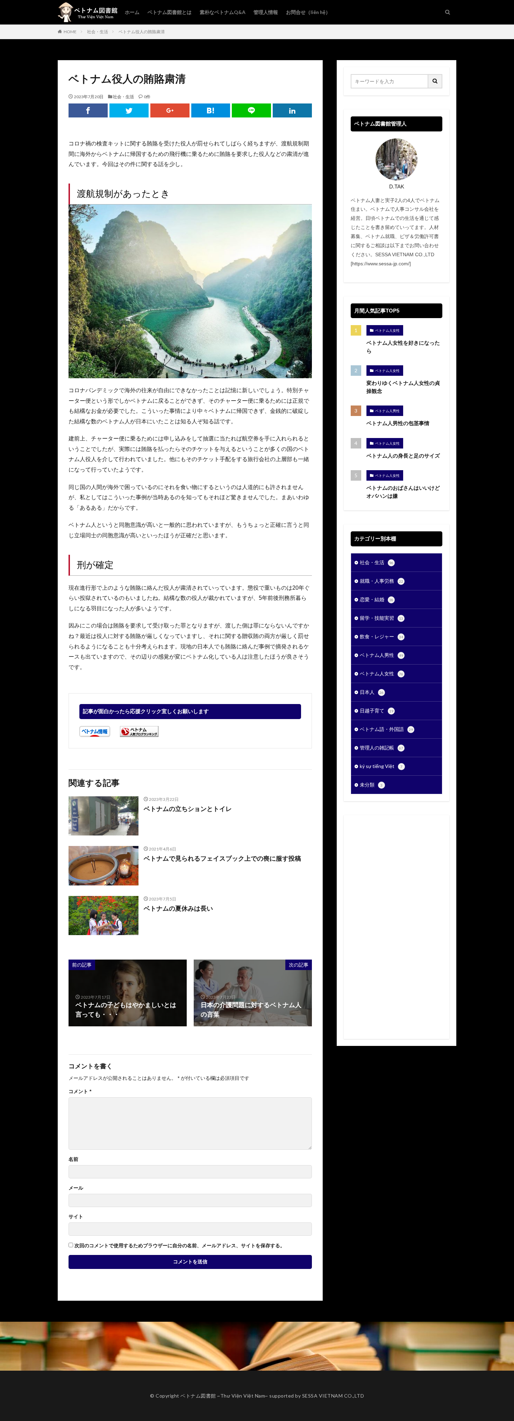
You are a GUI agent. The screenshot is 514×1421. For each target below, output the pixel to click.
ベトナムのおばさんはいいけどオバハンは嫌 (403, 492)
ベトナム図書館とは (170, 12)
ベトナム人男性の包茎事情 (397, 423)
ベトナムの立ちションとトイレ (188, 808)
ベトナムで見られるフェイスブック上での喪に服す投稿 (222, 858)
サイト (76, 1216)
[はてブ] (210, 110)
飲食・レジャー (381, 636)
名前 (73, 1159)
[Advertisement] (396, 927)
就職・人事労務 (381, 581)
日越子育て (376, 710)
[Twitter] (129, 110)
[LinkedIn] (292, 110)
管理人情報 (266, 12)
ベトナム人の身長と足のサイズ (403, 456)
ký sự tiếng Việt (381, 766)
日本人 (372, 692)
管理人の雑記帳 (381, 748)
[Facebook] (88, 110)
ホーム (132, 12)
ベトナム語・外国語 (386, 729)
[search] (435, 81)
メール (76, 1187)
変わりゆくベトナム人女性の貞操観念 (403, 387)
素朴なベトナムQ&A (222, 12)
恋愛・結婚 (376, 599)
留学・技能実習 (381, 618)
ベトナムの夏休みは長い (178, 908)
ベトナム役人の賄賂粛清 (142, 31)
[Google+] (170, 110)
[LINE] (251, 110)
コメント (80, 1091)
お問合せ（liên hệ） (308, 12)
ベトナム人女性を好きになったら (403, 347)
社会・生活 (97, 31)
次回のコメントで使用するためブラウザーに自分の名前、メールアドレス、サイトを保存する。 (179, 1245)
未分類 (371, 785)
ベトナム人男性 (387, 411)
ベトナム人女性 (387, 330)
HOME (70, 31)
